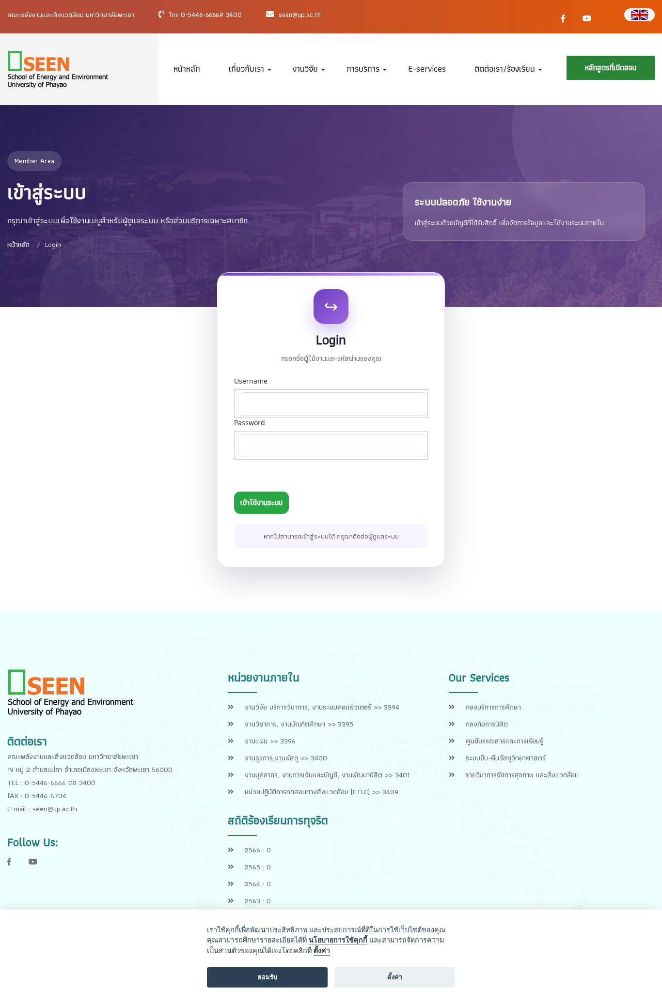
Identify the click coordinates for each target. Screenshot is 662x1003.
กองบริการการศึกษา (493, 707)
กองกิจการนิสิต (487, 724)
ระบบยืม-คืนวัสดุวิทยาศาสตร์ (506, 758)
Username (251, 381)
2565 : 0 (258, 867)
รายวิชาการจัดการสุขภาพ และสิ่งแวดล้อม (522, 775)
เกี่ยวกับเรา (246, 69)
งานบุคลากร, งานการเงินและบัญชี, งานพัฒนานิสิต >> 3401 (327, 775)
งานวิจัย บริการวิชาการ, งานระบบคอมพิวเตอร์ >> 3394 (322, 707)
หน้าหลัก (186, 69)
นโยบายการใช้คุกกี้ (338, 940)
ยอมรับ (267, 977)
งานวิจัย (305, 69)
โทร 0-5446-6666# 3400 (205, 14)
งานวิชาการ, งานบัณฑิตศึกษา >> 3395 (299, 724)
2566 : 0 (258, 850)
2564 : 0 (258, 884)
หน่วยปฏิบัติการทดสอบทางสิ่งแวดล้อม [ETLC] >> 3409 (321, 792)
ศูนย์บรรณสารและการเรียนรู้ (504, 741)
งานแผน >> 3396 (270, 741)
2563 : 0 (258, 901)
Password (249, 422)
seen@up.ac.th (300, 14)
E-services (427, 69)
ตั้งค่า (322, 951)
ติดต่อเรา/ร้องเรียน (504, 69)
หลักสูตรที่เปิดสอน (610, 68)
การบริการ (363, 69)
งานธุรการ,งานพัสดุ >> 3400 (286, 758)
